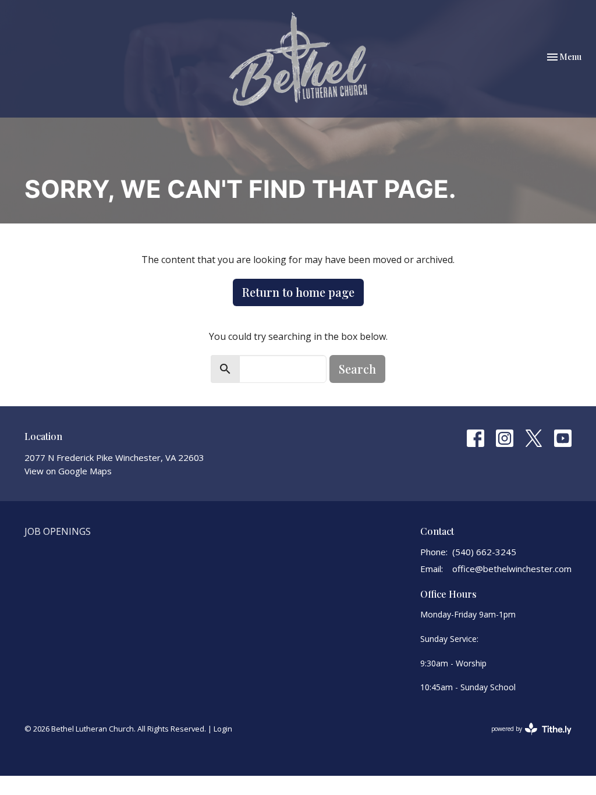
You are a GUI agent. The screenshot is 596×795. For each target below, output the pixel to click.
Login (223, 728)
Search (357, 369)
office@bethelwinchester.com (512, 568)
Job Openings (57, 531)
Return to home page (298, 292)
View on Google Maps (68, 471)
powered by (525, 739)
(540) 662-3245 (484, 552)
